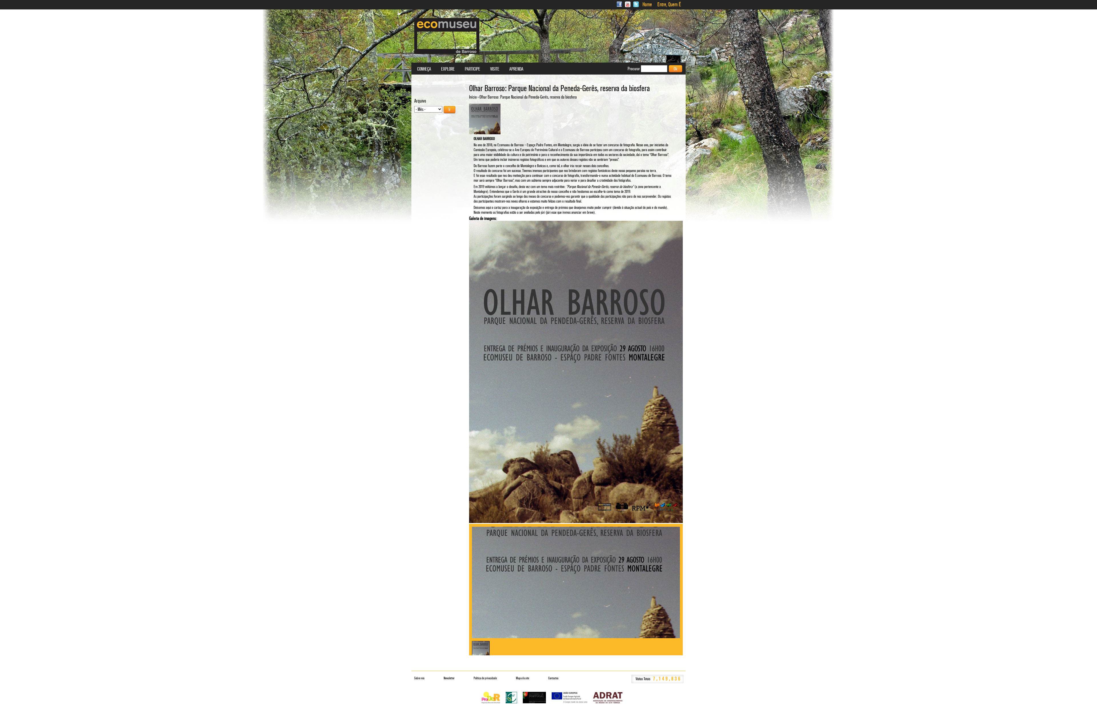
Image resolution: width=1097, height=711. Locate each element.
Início (473, 97)
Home (647, 4)
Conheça (424, 69)
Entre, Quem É (669, 4)
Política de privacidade (485, 678)
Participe (472, 69)
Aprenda (516, 69)
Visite (494, 69)
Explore (448, 69)
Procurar (634, 68)
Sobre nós (419, 678)
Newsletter (449, 678)
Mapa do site (522, 678)
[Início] (446, 36)
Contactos (553, 678)
